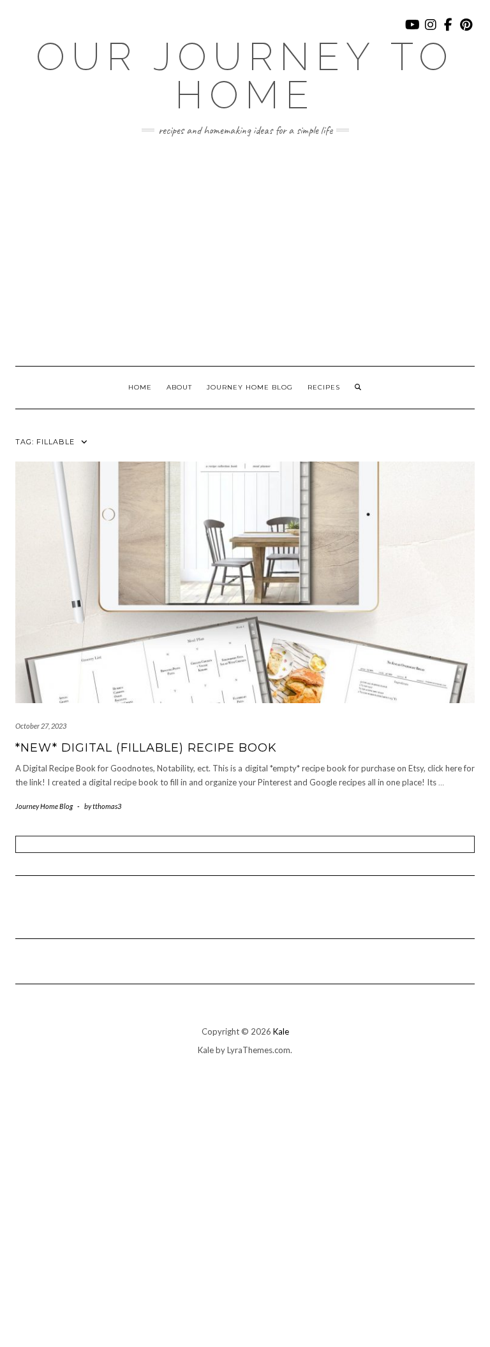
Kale (281, 1031)
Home (140, 387)
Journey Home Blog (250, 387)
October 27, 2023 (40, 726)
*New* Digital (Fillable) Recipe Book (146, 748)
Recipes (324, 387)
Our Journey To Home (245, 75)
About (179, 387)
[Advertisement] (245, 251)
